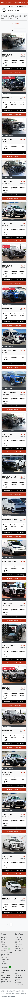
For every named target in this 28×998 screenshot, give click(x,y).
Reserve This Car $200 (15, 72)
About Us (18, 975)
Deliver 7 (3, 945)
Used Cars (18, 941)
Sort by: (11, 30)
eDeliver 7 (4, 950)
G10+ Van (4, 946)
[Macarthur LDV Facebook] (2, 6)
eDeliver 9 (4, 958)
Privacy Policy (19, 984)
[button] (25, 10)
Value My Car (19, 948)
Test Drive (18, 950)
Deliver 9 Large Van (6, 952)
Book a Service (5, 975)
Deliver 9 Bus (5, 959)
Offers (17, 943)
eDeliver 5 (4, 948)
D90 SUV (3, 941)
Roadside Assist (5, 977)
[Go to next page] (21, 924)
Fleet (16, 973)
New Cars (18, 937)
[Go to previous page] (7, 924)
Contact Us (18, 977)
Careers (17, 979)
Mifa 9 (3, 943)
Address (13, 6)
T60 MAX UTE (5, 937)
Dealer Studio (11, 996)
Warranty (4, 979)
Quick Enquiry (20, 68)
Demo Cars (18, 939)
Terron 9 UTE (5, 939)
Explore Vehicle (8, 68)
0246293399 (22, 6)
